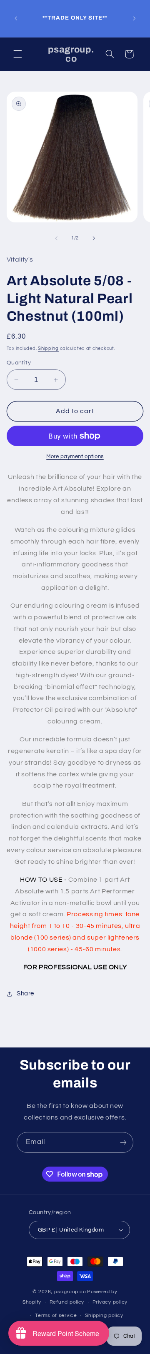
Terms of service (56, 1315)
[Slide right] (94, 238)
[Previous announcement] (16, 18)
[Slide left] (56, 238)
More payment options (75, 456)
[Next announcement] (134, 18)
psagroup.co (70, 1291)
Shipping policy (104, 1315)
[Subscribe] (123, 1142)
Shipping (48, 348)
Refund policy (67, 1302)
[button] (17, 54)
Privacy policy (110, 1302)
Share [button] (25, 993)
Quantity (19, 363)
